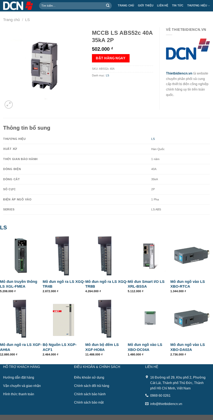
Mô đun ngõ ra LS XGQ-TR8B (106, 284)
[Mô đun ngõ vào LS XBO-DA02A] (191, 318)
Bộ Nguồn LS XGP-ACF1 (60, 347)
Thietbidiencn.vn (179, 73)
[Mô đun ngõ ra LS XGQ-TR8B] (106, 255)
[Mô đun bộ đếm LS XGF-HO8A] (106, 318)
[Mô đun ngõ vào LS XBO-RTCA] (191, 255)
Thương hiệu (197, 5)
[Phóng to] (9, 105)
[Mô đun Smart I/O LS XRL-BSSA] (149, 255)
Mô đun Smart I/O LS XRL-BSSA (146, 284)
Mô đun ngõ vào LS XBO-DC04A (145, 347)
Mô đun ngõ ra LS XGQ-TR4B (64, 284)
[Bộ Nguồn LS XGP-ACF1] (64, 318)
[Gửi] (107, 5)
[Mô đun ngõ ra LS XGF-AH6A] (21, 318)
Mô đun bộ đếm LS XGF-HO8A (102, 347)
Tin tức (177, 5)
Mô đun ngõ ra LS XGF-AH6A (21, 347)
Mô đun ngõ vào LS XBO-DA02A (187, 347)
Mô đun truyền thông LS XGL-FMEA (18, 284)
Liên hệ (162, 5)
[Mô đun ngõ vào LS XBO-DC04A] (149, 318)
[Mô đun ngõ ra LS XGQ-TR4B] (64, 255)
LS (27, 19)
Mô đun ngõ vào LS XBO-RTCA (187, 284)
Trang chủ (126, 5)
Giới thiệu (146, 5)
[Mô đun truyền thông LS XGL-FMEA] (21, 255)
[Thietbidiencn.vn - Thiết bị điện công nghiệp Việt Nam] (18, 5)
